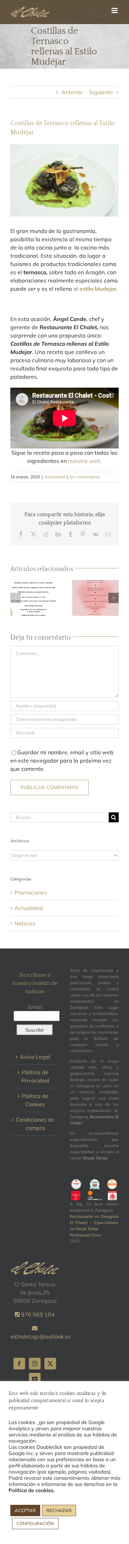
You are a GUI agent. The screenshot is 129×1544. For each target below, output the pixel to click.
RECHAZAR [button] (59, 1510)
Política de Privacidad (35, 1076)
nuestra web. (85, 460)
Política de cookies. (32, 1490)
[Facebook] (19, 1363)
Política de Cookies (35, 1100)
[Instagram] (35, 1363)
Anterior (72, 92)
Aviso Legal (35, 1056)
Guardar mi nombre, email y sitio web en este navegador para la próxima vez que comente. (62, 760)
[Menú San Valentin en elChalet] (95, 598)
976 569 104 (37, 1314)
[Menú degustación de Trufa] (33, 598)
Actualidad (54, 476)
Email (35, 1006)
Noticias (24, 923)
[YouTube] (35, 1379)
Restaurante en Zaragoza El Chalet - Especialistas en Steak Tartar (94, 1222)
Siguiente (101, 92)
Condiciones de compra (35, 1123)
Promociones (30, 892)
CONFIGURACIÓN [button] (35, 1523)
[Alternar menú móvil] (115, 10)
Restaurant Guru (85, 1234)
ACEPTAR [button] (25, 1510)
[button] (15, 598)
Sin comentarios (84, 476)
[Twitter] (50, 1363)
